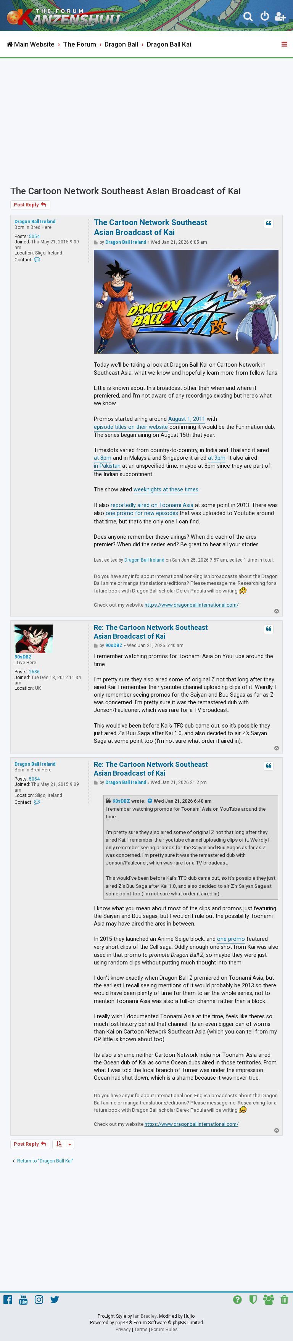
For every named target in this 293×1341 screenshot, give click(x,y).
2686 (34, 672)
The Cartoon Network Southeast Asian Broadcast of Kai (125, 191)
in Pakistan (107, 466)
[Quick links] (285, 44)
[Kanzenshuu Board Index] (69, 15)
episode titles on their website (131, 427)
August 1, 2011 (186, 419)
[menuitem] (248, 17)
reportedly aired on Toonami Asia (152, 505)
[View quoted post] (150, 801)
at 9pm (216, 458)
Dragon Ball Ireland (34, 221)
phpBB (122, 1322)
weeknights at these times (166, 489)
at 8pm (102, 458)
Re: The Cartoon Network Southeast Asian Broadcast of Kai (151, 631)
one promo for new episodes (142, 513)
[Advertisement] (146, 115)
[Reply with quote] (269, 223)
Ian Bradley (145, 1316)
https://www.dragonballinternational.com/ (191, 605)
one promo (231, 939)
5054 (34, 236)
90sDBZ (23, 657)
